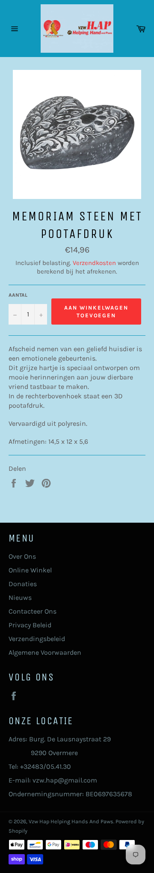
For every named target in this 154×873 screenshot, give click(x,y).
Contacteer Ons (32, 611)
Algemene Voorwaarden (45, 652)
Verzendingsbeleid (37, 639)
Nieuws (20, 597)
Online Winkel (30, 570)
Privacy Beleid (30, 625)
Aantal (18, 295)
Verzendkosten (94, 263)
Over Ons (22, 556)
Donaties (23, 584)
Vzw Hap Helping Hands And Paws (71, 821)
